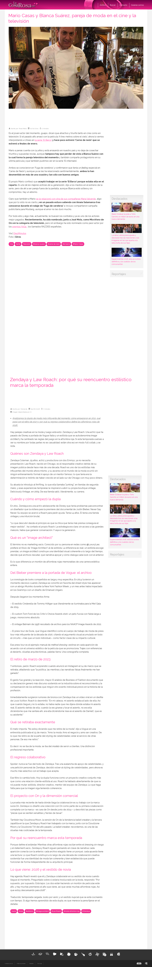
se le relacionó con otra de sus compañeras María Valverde (66, 199)
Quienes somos (137, 5)
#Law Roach (56, 911)
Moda (21, 911)
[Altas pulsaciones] (33, 954)
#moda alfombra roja (72, 911)
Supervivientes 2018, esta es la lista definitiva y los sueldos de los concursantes (126, 261)
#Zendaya (86, 911)
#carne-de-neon (54, 244)
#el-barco (66, 244)
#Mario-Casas (78, 244)
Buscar (113, 5)
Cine (11, 244)
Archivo (103, 5)
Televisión (26, 244)
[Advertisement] (76, 117)
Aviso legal (39, 963)
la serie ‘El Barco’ (43, 140)
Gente (18, 244)
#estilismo (29, 911)
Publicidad (31, 963)
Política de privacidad (21, 963)
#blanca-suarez (39, 244)
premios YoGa (19, 226)
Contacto (123, 5)
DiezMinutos (19, 233)
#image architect (42, 911)
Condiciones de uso (9, 963)
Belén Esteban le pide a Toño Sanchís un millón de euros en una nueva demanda (125, 216)
